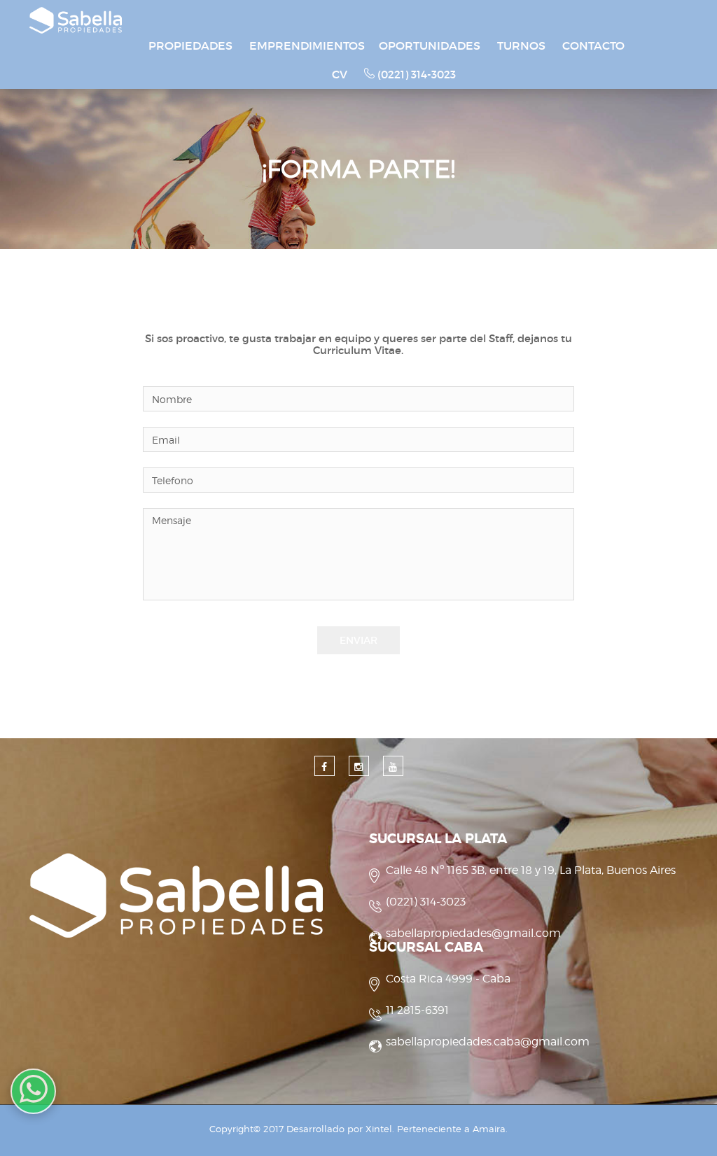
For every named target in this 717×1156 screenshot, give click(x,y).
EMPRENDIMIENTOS (307, 45)
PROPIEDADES (190, 45)
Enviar (358, 640)
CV (339, 74)
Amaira (489, 1128)
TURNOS (521, 45)
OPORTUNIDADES (429, 45)
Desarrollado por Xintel (339, 1128)
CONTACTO (593, 45)
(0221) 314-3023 (415, 74)
